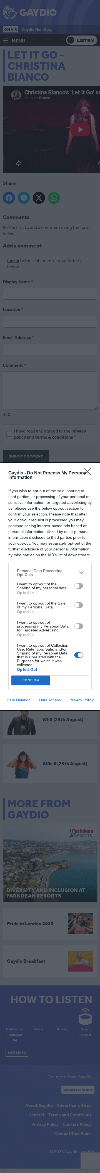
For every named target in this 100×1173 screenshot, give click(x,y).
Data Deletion (19, 700)
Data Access (50, 700)
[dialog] (50, 586)
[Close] (89, 473)
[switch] (78, 586)
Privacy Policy (81, 700)
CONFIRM (30, 680)
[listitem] (50, 573)
